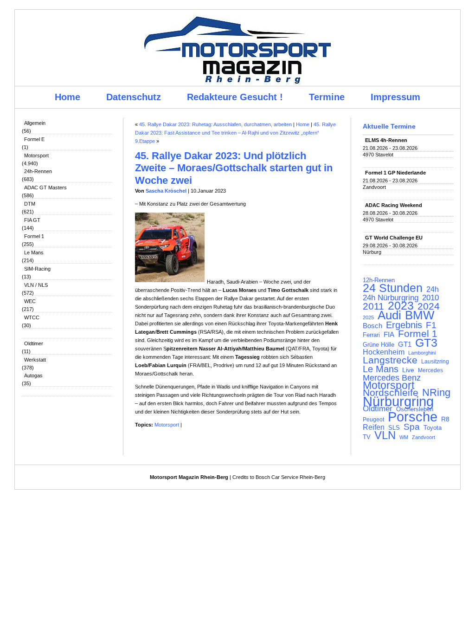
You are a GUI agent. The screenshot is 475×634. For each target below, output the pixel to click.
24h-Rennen (38, 171)
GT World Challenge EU (394, 237)
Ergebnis (404, 325)
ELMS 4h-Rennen (386, 140)
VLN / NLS (36, 285)
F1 (431, 325)
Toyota (433, 428)
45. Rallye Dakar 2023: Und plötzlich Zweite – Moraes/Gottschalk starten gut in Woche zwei (234, 168)
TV (367, 436)
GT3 (426, 342)
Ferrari (371, 334)
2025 (368, 317)
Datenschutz (133, 97)
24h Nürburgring (390, 297)
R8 (445, 419)
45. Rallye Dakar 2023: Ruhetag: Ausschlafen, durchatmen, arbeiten (215, 124)
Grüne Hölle (378, 344)
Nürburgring (398, 401)
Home (67, 97)
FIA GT (32, 220)
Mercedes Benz (392, 378)
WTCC (31, 317)
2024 (428, 306)
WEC (30, 301)
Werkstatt (35, 359)
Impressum (395, 97)
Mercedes (430, 370)
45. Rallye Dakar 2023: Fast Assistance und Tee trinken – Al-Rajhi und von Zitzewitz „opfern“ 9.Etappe (235, 133)
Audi (389, 315)
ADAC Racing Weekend (393, 205)
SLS (394, 427)
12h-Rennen (379, 280)
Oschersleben (414, 409)
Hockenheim (383, 352)
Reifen (374, 427)
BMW (420, 315)
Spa (412, 427)
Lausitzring (435, 361)
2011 (373, 306)
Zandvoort (423, 437)
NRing (436, 392)
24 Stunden (393, 287)
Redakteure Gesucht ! (235, 97)
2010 (430, 298)
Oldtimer (33, 343)
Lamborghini (422, 353)
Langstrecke (390, 360)
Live (408, 370)
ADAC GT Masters (45, 187)
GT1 (404, 344)
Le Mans (34, 252)
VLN (385, 435)
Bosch (372, 326)
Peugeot (373, 419)
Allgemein (34, 123)
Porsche (412, 417)
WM (403, 437)
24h (432, 289)
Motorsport (36, 155)
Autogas (33, 375)
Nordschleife (390, 392)
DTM (29, 204)
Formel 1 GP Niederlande (395, 172)
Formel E (34, 139)
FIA (389, 334)
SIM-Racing (37, 269)
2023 (401, 306)
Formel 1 (34, 236)
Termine (327, 97)
